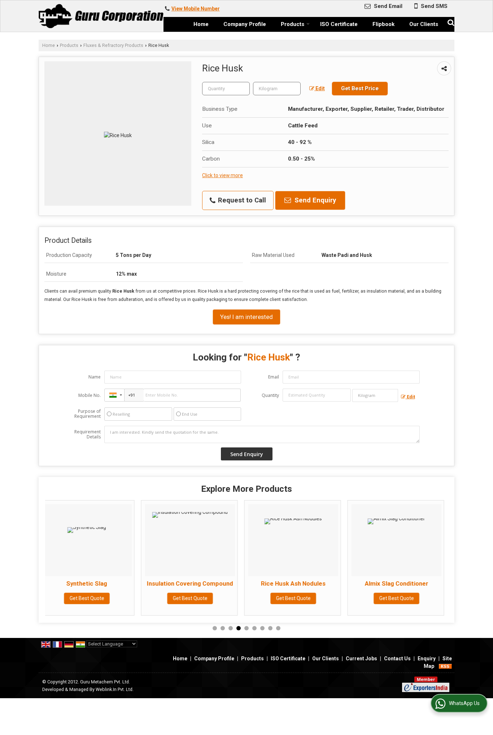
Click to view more (222, 175)
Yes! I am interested (246, 316)
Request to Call (241, 200)
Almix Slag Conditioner (307, 583)
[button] (195, 9)
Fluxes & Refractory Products (113, 45)
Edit (319, 88)
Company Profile (244, 24)
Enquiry (427, 658)
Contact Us (397, 658)
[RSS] (445, 666)
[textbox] (277, 88)
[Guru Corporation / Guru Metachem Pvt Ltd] (101, 16)
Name (94, 377)
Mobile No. (89, 395)
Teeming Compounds (411, 583)
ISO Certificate (339, 24)
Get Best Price (360, 88)
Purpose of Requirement (87, 414)
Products (292, 24)
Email (273, 377)
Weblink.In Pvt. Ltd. (115, 689)
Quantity (270, 395)
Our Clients (423, 24)
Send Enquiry (314, 200)
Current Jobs (361, 658)
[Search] (449, 21)
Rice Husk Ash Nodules (204, 583)
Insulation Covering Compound (101, 583)
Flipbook (383, 24)
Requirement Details (87, 434)
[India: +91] (114, 395)
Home (201, 24)
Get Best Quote (101, 598)
